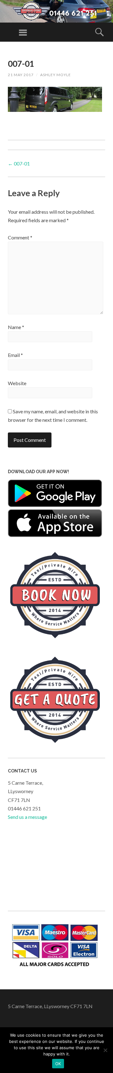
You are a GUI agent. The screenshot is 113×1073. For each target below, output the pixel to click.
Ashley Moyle (55, 74)
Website (17, 383)
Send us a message (27, 817)
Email (15, 355)
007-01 (19, 163)
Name (16, 327)
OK (58, 1063)
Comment (20, 237)
